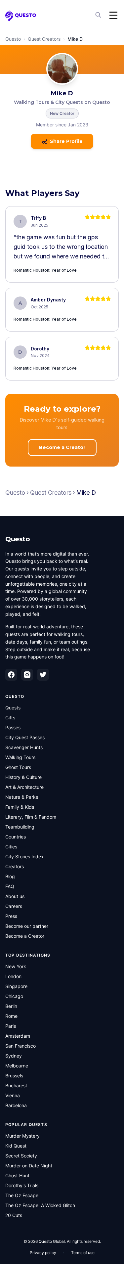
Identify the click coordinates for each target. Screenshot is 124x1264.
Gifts (10, 717)
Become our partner (26, 926)
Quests (13, 707)
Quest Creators (44, 39)
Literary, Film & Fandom (30, 817)
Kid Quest (15, 1146)
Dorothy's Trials (21, 1185)
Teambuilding (19, 827)
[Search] (98, 15)
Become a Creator (62, 447)
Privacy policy (43, 1252)
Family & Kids (19, 807)
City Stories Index (24, 856)
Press (11, 916)
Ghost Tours (18, 767)
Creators (14, 866)
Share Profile (66, 141)
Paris (10, 1026)
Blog (10, 876)
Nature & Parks (21, 797)
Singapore (16, 986)
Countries (15, 836)
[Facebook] (11, 675)
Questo (13, 39)
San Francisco (20, 1046)
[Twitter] (43, 675)
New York (15, 966)
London (13, 976)
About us (14, 896)
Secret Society (21, 1155)
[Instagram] (27, 675)
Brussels (14, 1075)
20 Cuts (13, 1215)
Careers (13, 906)
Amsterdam (17, 1036)
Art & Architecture (24, 787)
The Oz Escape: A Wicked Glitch (40, 1205)
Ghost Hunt (17, 1175)
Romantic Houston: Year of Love (45, 270)
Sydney (13, 1056)
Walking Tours (20, 757)
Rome (11, 1016)
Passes (13, 727)
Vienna (12, 1095)
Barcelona (16, 1105)
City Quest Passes (25, 737)
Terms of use (83, 1252)
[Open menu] (113, 15)
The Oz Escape (21, 1195)
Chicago (14, 996)
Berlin (11, 1006)
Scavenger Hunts (24, 747)
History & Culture (23, 777)
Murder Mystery (22, 1136)
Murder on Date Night (28, 1165)
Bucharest (16, 1085)
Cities (11, 846)
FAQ (9, 886)
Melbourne (16, 1065)
